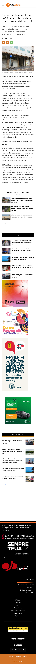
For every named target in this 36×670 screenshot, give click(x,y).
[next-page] (6, 224)
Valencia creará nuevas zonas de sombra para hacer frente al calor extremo (22, 200)
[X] (7, 42)
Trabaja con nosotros (27, 590)
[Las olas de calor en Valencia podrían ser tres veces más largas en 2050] (6, 209)
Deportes (18, 603)
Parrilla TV (30, 587)
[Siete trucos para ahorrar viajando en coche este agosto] (30, 479)
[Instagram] (16, 650)
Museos (11, 656)
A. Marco (6, 38)
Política (18, 605)
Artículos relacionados (18, 193)
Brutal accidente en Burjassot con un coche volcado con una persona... (22, 276)
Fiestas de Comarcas (18, 611)
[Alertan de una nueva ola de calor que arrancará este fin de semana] (6, 217)
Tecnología (18, 608)
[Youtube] (24, 650)
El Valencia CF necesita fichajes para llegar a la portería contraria (22, 266)
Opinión (18, 616)
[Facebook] (3, 42)
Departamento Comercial (26, 585)
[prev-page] (3, 224)
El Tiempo (18, 600)
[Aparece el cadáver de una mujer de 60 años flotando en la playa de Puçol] (6, 259)
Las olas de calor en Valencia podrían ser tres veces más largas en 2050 (22, 208)
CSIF (12, 96)
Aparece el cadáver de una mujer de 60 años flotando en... (23, 258)
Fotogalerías (30, 579)
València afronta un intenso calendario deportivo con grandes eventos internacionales (12, 460)
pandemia (13, 137)
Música (25, 656)
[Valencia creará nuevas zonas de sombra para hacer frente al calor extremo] (6, 200)
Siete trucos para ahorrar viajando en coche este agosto (12, 477)
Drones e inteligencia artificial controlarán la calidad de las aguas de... (13, 451)
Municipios (18, 613)
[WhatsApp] (11, 42)
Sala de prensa (29, 593)
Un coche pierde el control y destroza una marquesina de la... (22, 250)
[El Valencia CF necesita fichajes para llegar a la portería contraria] (6, 268)
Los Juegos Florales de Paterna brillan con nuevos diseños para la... (22, 242)
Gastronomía (18, 656)
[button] (3, 4)
